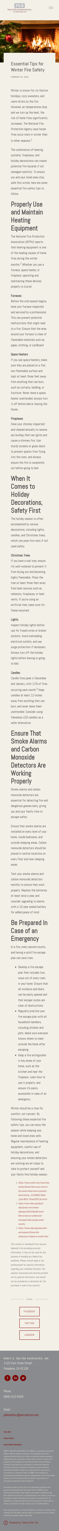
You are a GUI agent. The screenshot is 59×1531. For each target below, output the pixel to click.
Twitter (29, 1323)
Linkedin (29, 1335)
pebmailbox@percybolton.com (21, 1415)
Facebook (29, 1311)
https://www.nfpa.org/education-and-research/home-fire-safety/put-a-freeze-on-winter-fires (33, 1232)
